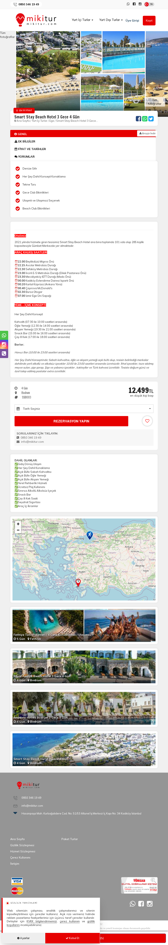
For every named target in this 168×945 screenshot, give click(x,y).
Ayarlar (24, 938)
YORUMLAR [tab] (26, 156)
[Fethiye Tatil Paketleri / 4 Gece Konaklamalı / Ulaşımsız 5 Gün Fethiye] (84, 625)
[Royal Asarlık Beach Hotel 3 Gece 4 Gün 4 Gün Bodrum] (84, 667)
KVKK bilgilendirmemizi (42, 921)
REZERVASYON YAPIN (71, 421)
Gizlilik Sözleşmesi (22, 845)
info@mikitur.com (32, 442)
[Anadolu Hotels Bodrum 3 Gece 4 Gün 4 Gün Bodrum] (84, 708)
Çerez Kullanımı (20, 857)
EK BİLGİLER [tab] (26, 141)
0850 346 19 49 (28, 4)
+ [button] (18, 524)
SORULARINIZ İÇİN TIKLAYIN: (37, 433)
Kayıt (149, 20)
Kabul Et (73, 938)
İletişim (14, 863)
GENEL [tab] (22, 134)
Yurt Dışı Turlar (110, 20)
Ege (51, 120)
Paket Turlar (69, 839)
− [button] (18, 530)
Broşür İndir (149, 133)
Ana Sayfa (23, 120)
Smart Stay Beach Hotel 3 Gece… (77, 120)
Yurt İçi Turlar (81, 20)
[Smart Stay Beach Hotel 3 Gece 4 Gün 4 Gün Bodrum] (84, 749)
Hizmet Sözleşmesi (22, 851)
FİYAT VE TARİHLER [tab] (31, 149)
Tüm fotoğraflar (154, 101)
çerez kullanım (70, 921)
